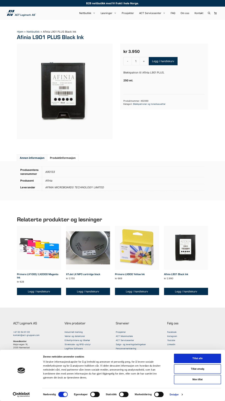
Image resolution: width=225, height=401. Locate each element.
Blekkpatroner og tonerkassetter (149, 104)
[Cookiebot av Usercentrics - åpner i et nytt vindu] (21, 394)
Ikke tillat (197, 379)
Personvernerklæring (126, 348)
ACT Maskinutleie (124, 336)
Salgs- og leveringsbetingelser (131, 344)
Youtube (171, 340)
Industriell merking (74, 332)
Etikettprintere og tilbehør (77, 340)
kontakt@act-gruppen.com (26, 335)
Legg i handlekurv (163, 61)
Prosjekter (128, 13)
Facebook (172, 332)
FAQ (173, 13)
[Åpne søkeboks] (209, 13)
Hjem (20, 31)
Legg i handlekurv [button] (39, 291)
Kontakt (199, 13)
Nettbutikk (85, 13)
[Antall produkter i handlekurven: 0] (215, 13)
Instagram (172, 336)
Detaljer (174, 394)
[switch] (95, 394)
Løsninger (106, 13)
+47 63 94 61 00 (21, 332)
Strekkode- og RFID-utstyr (78, 344)
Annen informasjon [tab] (32, 157)
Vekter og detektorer (75, 336)
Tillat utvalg (197, 368)
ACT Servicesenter (150, 13)
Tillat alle (197, 358)
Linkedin (171, 344)
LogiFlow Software (74, 348)
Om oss (185, 13)
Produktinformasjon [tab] (63, 157)
